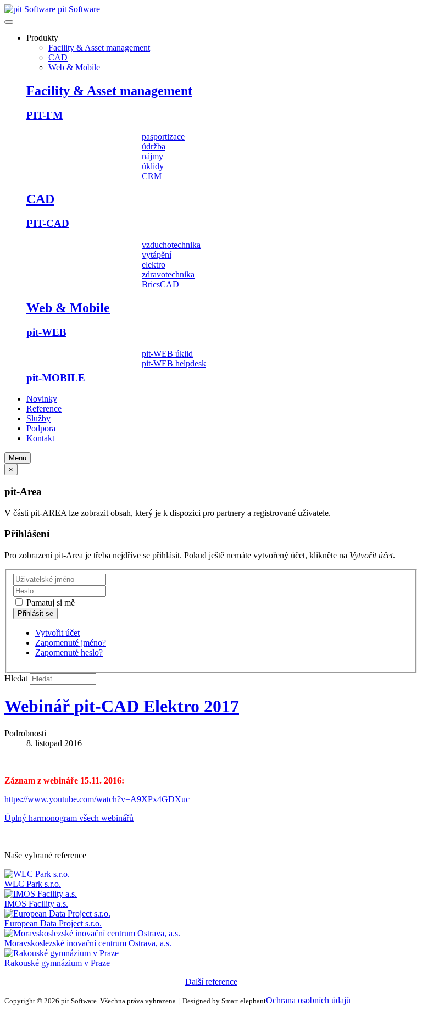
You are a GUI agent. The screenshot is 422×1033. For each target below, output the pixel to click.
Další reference (211, 981)
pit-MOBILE (55, 378)
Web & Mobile (74, 67)
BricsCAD (160, 284)
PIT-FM (44, 115)
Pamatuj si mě (49, 602)
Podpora (40, 428)
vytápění (156, 254)
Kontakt (40, 438)
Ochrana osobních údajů (308, 1000)
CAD (58, 57)
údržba (153, 146)
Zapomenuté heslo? (69, 652)
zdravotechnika (168, 274)
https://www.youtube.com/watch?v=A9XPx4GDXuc (97, 799)
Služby (38, 418)
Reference (44, 408)
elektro (153, 264)
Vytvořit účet (57, 632)
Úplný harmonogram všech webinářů (69, 818)
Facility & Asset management (99, 47)
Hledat (15, 678)
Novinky (41, 398)
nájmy (152, 156)
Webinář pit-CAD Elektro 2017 (121, 706)
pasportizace (163, 136)
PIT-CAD (47, 223)
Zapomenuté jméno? (70, 642)
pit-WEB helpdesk (174, 363)
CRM (152, 176)
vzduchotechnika (171, 244)
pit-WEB (46, 332)
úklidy (153, 166)
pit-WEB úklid (167, 353)
